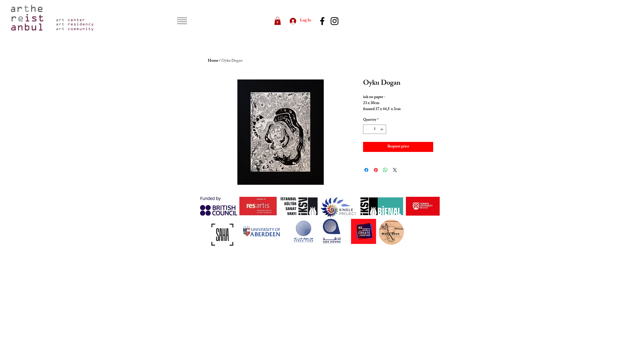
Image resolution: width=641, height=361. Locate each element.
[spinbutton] (374, 129)
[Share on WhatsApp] (385, 170)
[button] (182, 20)
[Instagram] (334, 21)
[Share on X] (395, 170)
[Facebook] (322, 21)
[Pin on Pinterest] (376, 170)
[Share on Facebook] (366, 170)
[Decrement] (367, 129)
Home (213, 61)
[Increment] (382, 129)
